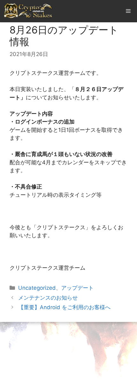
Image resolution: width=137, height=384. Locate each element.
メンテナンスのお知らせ (48, 298)
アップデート (77, 288)
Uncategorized (37, 288)
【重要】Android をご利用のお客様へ (64, 307)
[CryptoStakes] (28, 11)
